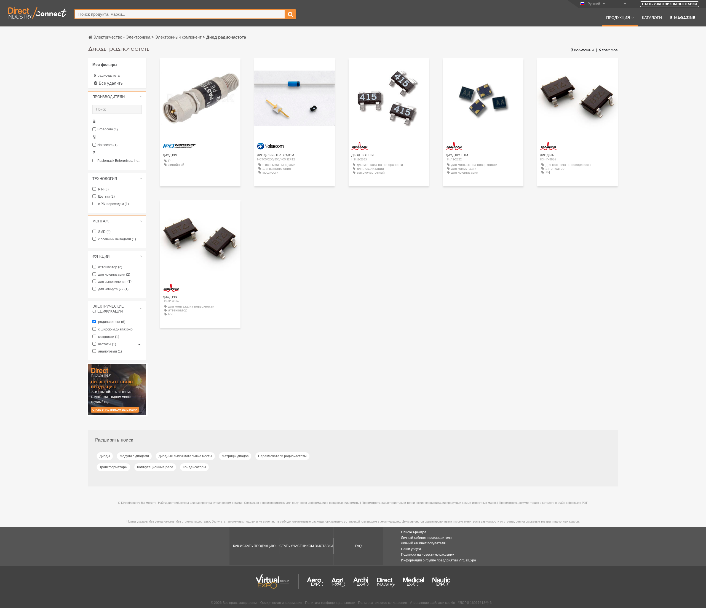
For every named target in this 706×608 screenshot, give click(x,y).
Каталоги (652, 17)
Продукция (618, 17)
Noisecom (107, 145)
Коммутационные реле (155, 467)
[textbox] (179, 14)
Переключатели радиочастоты (282, 456)
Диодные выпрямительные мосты (185, 456)
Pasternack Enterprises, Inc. (119, 161)
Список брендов (413, 532)
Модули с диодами (134, 456)
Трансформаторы (113, 467)
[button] (117, 96)
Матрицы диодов (235, 456)
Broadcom (107, 129)
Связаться (200, 67)
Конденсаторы (194, 467)
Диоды (105, 456)
